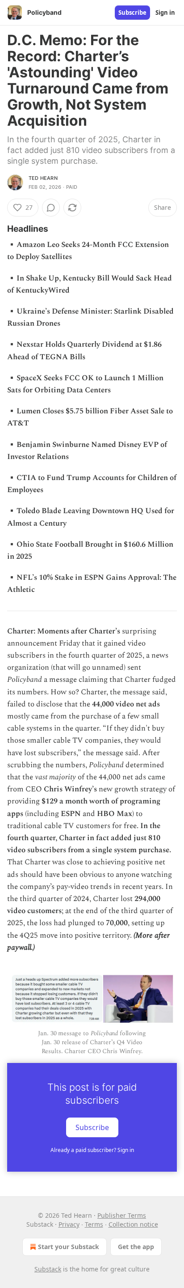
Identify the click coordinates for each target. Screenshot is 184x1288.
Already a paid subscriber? (92, 1150)
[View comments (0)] (51, 208)
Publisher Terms (121, 1215)
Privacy (69, 1224)
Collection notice (133, 1224)
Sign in (165, 13)
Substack (47, 1269)
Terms (94, 1224)
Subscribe (132, 13)
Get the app (136, 1246)
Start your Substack (68, 1246)
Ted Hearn (43, 178)
